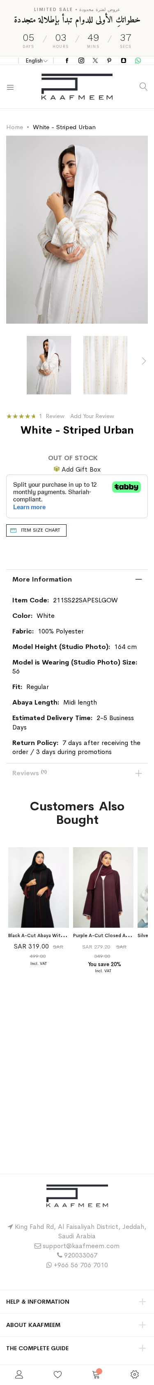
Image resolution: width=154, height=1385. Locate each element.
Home (14, 127)
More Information (42, 579)
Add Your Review (92, 416)
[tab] (77, 579)
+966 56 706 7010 (81, 1265)
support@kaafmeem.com (81, 1246)
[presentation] (144, 361)
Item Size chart (40, 530)
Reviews (28, 773)
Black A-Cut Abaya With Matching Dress (54, 935)
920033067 (80, 1255)
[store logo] (77, 86)
